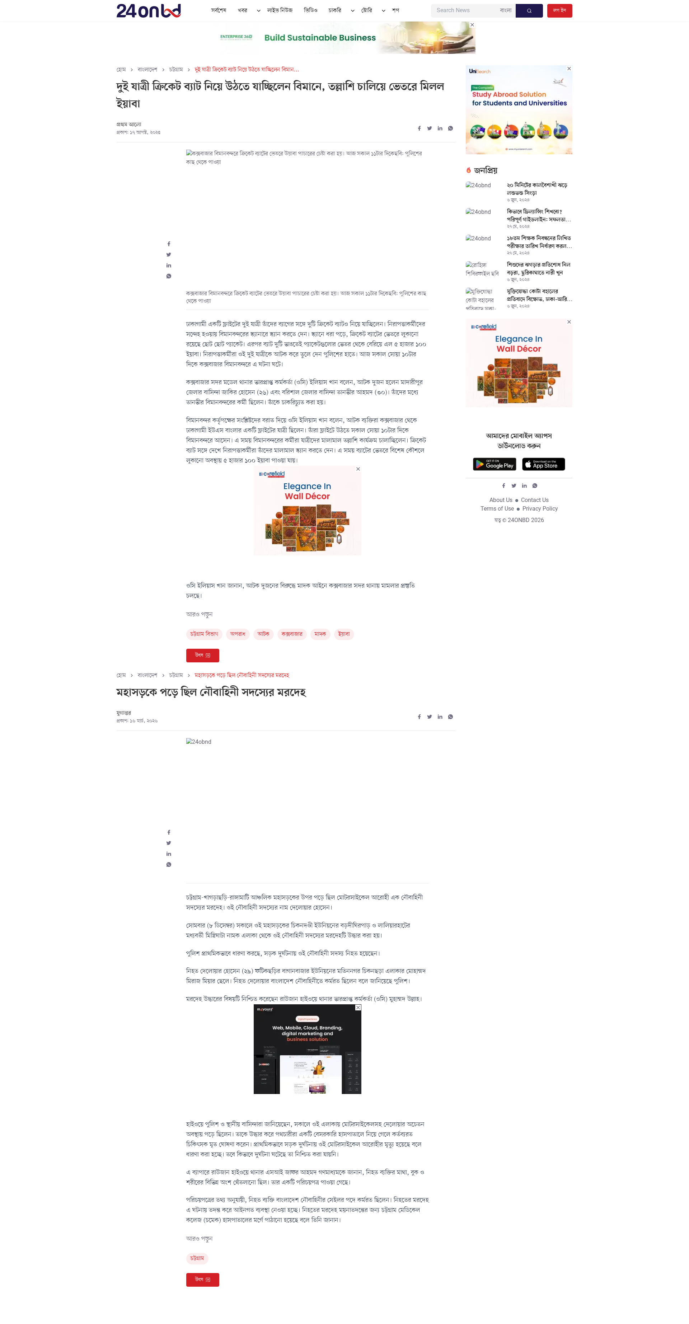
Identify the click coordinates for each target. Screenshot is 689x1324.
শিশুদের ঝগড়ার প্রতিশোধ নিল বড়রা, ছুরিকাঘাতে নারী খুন (539, 269)
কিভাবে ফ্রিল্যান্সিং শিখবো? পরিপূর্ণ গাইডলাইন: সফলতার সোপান (537, 216)
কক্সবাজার (292, 634)
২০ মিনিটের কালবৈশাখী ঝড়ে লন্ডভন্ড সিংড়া (537, 189)
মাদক (320, 634)
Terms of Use (497, 509)
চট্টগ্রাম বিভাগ (204, 634)
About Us (500, 500)
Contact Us (535, 500)
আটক (263, 634)
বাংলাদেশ (148, 70)
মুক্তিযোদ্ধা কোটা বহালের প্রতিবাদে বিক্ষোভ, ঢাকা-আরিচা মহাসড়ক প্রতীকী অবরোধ (539, 296)
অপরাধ (237, 634)
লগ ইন (559, 10)
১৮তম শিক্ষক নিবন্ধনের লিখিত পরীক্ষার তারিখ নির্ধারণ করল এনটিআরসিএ (539, 242)
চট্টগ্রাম (176, 70)
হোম (121, 70)
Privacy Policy (540, 509)
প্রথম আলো (129, 125)
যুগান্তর (124, 713)
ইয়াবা (344, 634)
